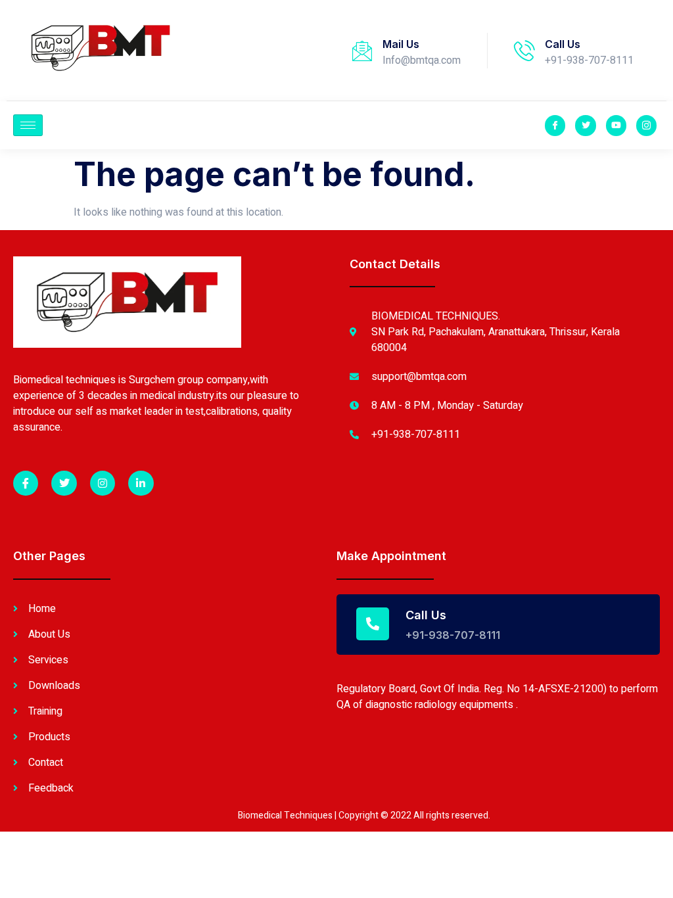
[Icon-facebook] (555, 125)
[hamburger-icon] (28, 125)
